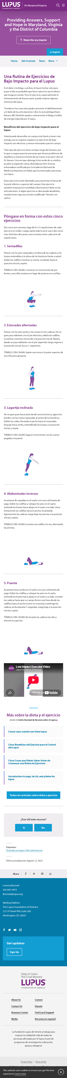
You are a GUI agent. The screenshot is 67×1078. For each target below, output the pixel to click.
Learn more (20, 1073)
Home (14, 60)
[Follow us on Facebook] (4, 930)
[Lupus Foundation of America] (11, 5)
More (51, 61)
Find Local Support (44, 1012)
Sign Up (14, 952)
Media (14, 1018)
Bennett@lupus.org (13, 894)
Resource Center (19, 1012)
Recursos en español (45, 1018)
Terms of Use (41, 1062)
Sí (24, 827)
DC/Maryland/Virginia (35, 5)
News (42, 60)
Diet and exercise (34, 850)
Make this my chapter (35, 39)
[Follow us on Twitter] (9, 930)
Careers (39, 999)
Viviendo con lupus (15, 850)
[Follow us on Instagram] (20, 930)
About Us (16, 999)
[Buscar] (58, 5)
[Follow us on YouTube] (15, 930)
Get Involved (28, 60)
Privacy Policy (26, 1062)
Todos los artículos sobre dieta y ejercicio (33, 795)
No (43, 827)
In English (55, 52)
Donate (38, 1006)
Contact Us (16, 1006)
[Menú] (63, 5)
